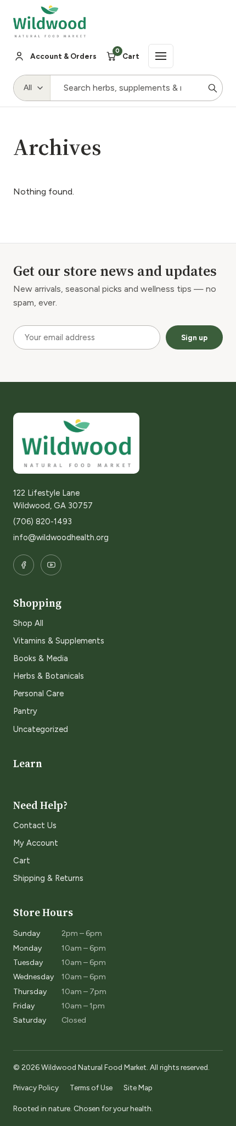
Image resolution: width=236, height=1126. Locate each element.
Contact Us (35, 825)
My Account (35, 843)
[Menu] (160, 56)
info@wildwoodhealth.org (61, 537)
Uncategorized (40, 729)
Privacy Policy (36, 1087)
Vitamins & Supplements (58, 641)
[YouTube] (51, 564)
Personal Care (38, 693)
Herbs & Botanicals (48, 676)
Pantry (25, 711)
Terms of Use (91, 1087)
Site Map (138, 1087)
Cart (21, 861)
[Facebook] (23, 564)
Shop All (28, 623)
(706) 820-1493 (42, 521)
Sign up (194, 337)
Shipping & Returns (48, 878)
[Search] (212, 87)
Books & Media (40, 658)
